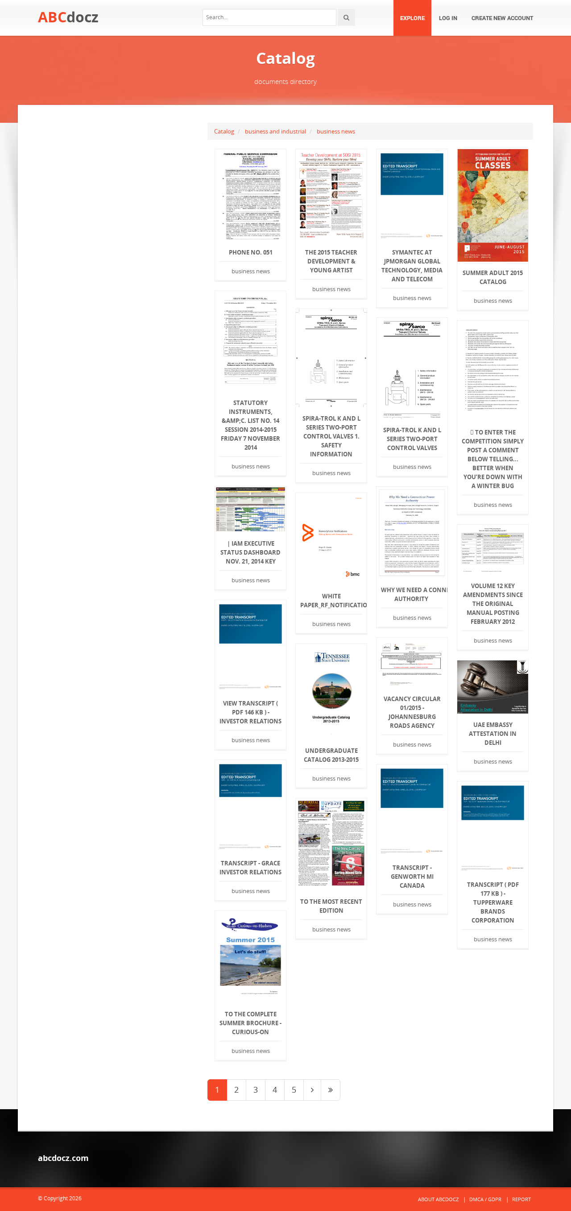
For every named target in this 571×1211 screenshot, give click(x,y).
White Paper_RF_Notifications (331, 600)
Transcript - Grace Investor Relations (250, 867)
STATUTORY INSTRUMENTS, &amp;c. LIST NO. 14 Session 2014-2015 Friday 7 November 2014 (250, 425)
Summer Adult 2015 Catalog (493, 277)
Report (521, 1199)
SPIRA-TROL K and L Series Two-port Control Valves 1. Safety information (331, 436)
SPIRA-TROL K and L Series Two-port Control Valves (412, 439)
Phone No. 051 (251, 252)
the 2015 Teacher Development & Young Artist (331, 261)
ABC (68, 16)
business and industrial (275, 131)
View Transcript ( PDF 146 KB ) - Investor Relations (250, 712)
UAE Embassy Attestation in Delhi (493, 734)
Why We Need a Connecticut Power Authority (412, 594)
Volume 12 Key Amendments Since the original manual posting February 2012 (493, 604)
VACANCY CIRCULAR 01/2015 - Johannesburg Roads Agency (412, 712)
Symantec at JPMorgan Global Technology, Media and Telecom (412, 265)
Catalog (224, 131)
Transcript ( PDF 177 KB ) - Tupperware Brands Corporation (493, 902)
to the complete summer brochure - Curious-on (250, 1023)
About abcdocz (438, 1199)
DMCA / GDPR (485, 1199)
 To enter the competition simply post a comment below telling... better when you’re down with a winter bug (493, 459)
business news (336, 131)
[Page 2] (312, 1090)
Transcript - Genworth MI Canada (412, 876)
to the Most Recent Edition (331, 906)
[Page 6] (330, 1090)
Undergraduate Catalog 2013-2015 (331, 755)
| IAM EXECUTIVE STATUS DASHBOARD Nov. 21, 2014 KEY (250, 552)
